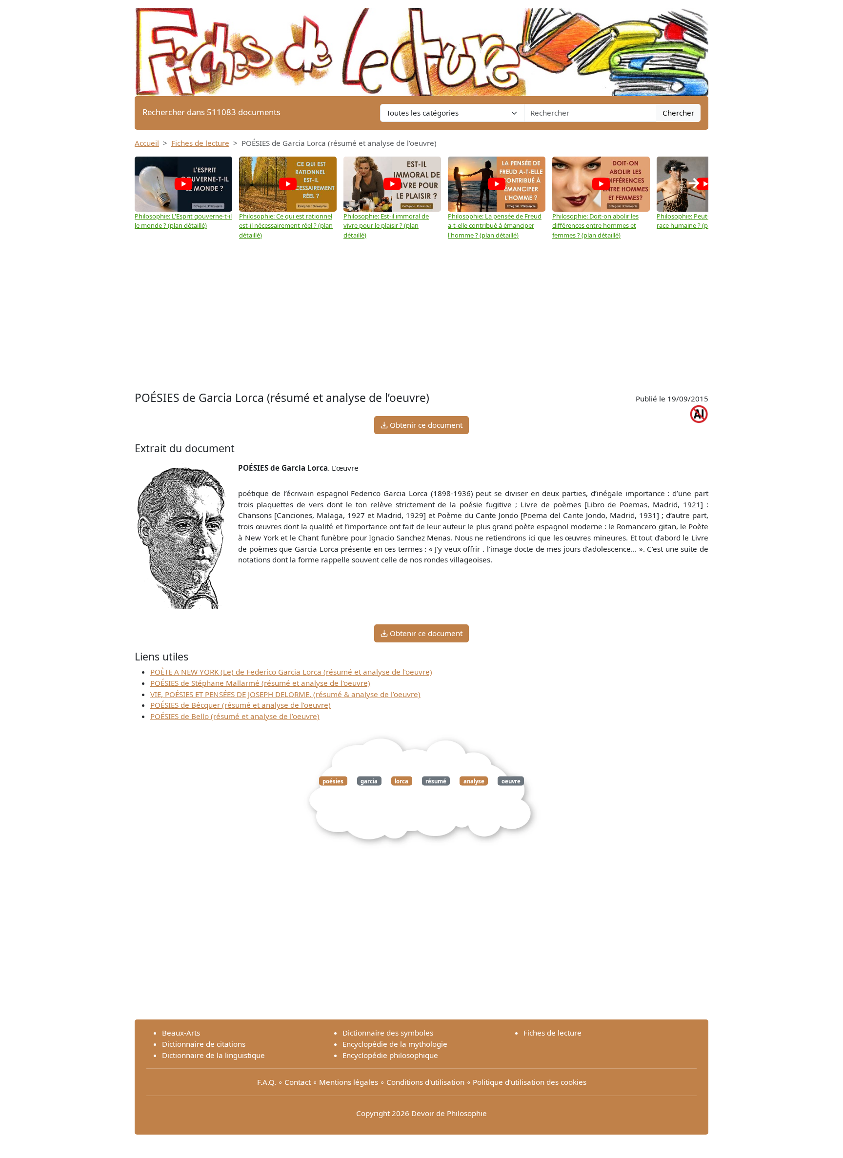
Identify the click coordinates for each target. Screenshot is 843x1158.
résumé (435, 781)
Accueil (147, 143)
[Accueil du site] (421, 47)
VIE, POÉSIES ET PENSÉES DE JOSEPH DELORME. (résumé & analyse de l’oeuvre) (285, 694)
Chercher (678, 113)
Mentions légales (348, 1082)
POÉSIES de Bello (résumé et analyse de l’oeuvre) (235, 716)
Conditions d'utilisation (425, 1082)
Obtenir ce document (425, 425)
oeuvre (511, 781)
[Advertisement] (421, 315)
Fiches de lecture (200, 143)
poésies (332, 781)
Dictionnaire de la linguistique (213, 1055)
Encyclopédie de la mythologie (394, 1044)
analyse (473, 781)
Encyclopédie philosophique (390, 1055)
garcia (369, 781)
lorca (401, 781)
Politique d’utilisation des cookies (529, 1082)
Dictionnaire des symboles (387, 1033)
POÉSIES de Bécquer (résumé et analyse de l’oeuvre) (240, 705)
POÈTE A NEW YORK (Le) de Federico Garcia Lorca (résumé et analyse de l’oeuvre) (291, 672)
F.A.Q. (266, 1082)
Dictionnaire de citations (203, 1044)
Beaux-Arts (181, 1033)
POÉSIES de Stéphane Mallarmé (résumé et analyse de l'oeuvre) (260, 683)
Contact (297, 1082)
